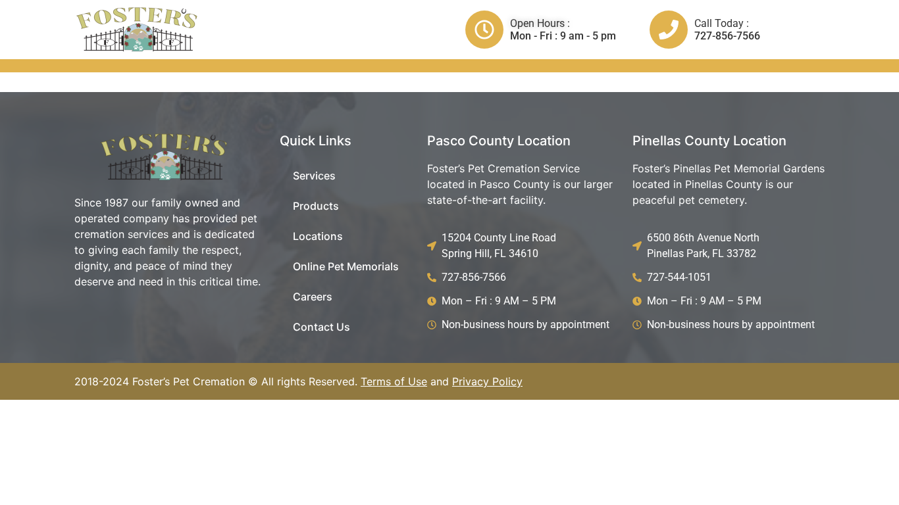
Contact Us (321, 326)
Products (316, 205)
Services (314, 175)
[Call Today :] (669, 30)
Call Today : (721, 23)
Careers (312, 296)
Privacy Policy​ (487, 381)
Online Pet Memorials (346, 266)
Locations (318, 236)
